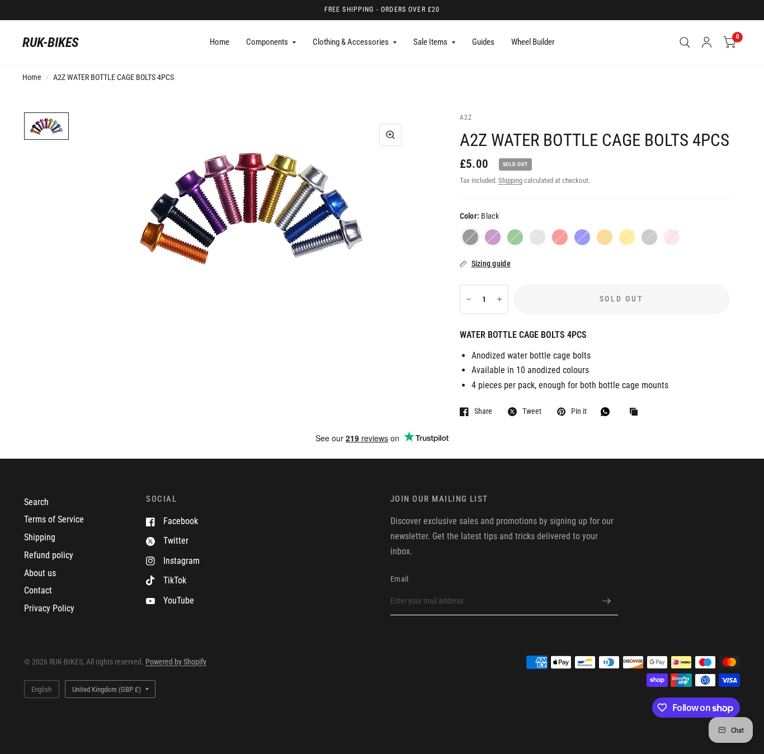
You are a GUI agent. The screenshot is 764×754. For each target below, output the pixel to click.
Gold (627, 237)
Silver (537, 237)
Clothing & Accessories (351, 42)
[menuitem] (219, 42)
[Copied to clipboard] (636, 412)
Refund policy (48, 555)
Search (36, 502)
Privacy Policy (49, 608)
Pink (671, 237)
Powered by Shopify (175, 661)
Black (470, 237)
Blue (582, 237)
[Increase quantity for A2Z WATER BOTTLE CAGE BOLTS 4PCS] (499, 299)
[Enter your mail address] (607, 600)
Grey (649, 237)
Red (559, 237)
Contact (38, 590)
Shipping (510, 180)
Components (267, 42)
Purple (492, 237)
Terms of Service (54, 519)
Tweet (531, 411)
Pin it (579, 411)
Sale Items (430, 42)
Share (483, 411)
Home (219, 42)
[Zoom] (390, 135)
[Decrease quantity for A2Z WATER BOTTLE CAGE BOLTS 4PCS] (468, 299)
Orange (604, 237)
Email (399, 578)
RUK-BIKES (50, 42)
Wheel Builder (533, 42)
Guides (483, 42)
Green (515, 237)
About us (40, 573)
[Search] (685, 42)
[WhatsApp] (608, 411)
